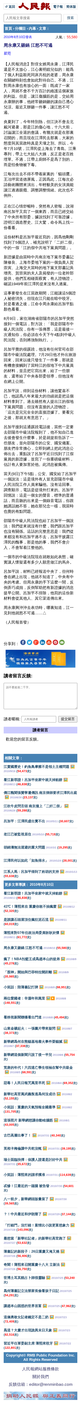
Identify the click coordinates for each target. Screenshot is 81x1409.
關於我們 (40, 1376)
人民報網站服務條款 (40, 1369)
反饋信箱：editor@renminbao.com (41, 1384)
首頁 (8, 28)
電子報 (58, 6)
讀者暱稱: (12, 719)
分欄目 (20, 28)
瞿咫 (7, 53)
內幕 (32, 28)
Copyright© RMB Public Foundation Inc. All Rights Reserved (40, 1357)
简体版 (71, 6)
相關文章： (14, 758)
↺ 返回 (10, 6)
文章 (42, 28)
